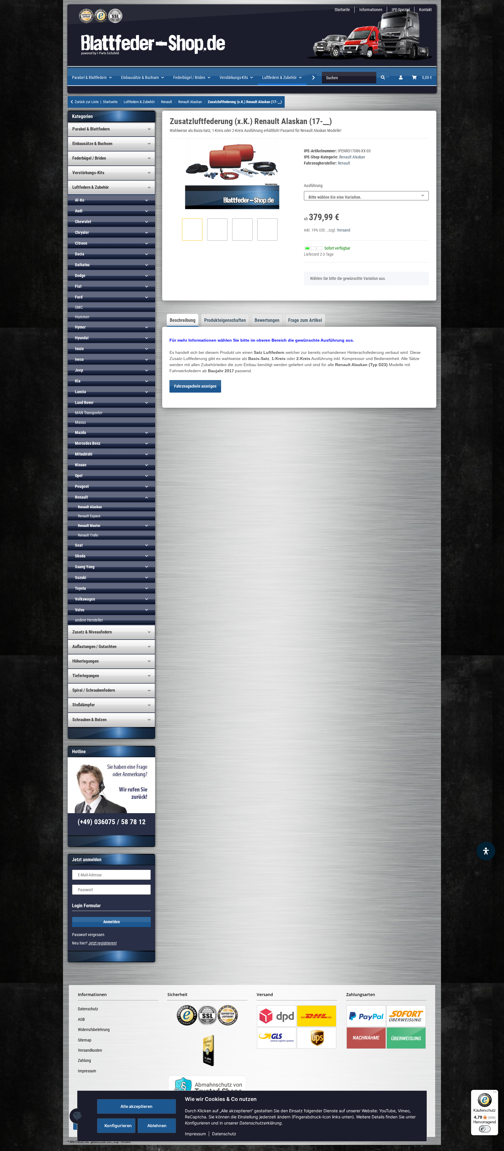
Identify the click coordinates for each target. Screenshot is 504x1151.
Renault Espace (89, 516)
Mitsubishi (83, 454)
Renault (81, 497)
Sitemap (84, 1040)
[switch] (485, 1128)
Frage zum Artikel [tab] (305, 320)
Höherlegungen (85, 661)
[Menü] (494, 1093)
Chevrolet (83, 221)
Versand (343, 230)
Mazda (80, 432)
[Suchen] (383, 77)
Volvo (79, 610)
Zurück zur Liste (87, 102)
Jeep (79, 370)
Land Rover (84, 402)
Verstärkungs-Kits (88, 172)
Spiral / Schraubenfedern (93, 690)
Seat (79, 545)
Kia (77, 381)
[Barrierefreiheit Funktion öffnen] (486, 851)
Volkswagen (85, 599)
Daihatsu (82, 264)
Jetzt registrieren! (102, 943)
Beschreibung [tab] (182, 320)
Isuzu (79, 348)
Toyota (80, 588)
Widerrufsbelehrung (94, 1029)
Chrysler (82, 232)
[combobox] (366, 195)
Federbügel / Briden (89, 158)
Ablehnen (157, 1125)
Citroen (81, 243)
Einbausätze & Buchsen (92, 143)
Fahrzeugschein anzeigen (195, 386)
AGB (81, 1019)
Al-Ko (79, 200)
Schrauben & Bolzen (89, 719)
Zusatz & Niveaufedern (92, 632)
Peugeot (82, 486)
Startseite (342, 9)
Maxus (80, 422)
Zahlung (84, 1060)
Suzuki (80, 577)
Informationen (370, 9)
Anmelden (111, 921)
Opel (79, 475)
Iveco (79, 359)
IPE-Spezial (401, 9)
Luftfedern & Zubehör (90, 187)
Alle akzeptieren (136, 1106)
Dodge (80, 275)
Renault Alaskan (352, 157)
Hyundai (82, 338)
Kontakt (425, 9)
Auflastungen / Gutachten (94, 646)
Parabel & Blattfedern (91, 129)
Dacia (79, 254)
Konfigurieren (118, 1125)
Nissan (80, 464)
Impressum (195, 1133)
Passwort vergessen (88, 934)
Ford (79, 297)
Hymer (80, 327)
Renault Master (89, 525)
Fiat (78, 286)
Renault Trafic (88, 535)
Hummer (82, 317)
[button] (400, 77)
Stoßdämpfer (83, 704)
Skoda (80, 556)
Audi (79, 211)
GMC (79, 307)
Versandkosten (90, 1050)
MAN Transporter (88, 412)
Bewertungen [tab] (267, 320)
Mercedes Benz (87, 443)
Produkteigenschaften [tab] (225, 320)
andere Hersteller (89, 620)
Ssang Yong (84, 566)
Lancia (80, 391)
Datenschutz (224, 1133)
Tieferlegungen (85, 675)
